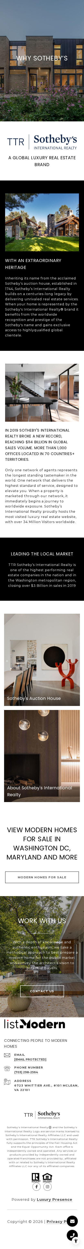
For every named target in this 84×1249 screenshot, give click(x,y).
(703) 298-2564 (26, 1072)
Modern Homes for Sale (42, 877)
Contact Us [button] (42, 991)
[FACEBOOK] (36, 1187)
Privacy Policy (62, 1221)
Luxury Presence (54, 1199)
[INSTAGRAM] (47, 1187)
